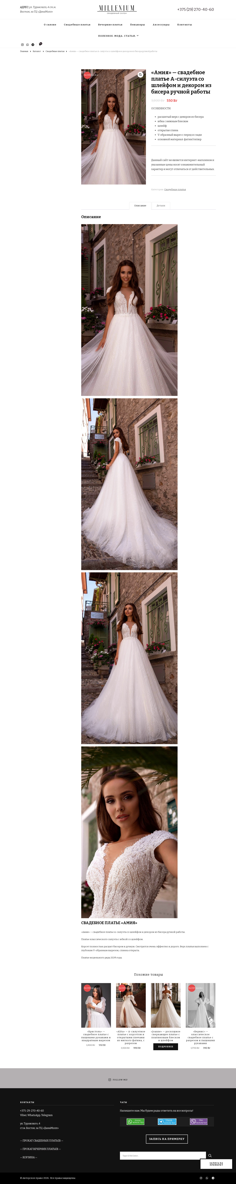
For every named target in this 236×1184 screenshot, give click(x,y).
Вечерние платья (110, 24)
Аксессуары (161, 24)
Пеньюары (137, 24)
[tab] (140, 206)
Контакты (184, 24)
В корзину (96, 1008)
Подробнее (165, 1046)
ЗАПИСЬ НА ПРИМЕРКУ (167, 1139)
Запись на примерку (216, 1164)
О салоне (50, 24)
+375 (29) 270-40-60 (195, 9)
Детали (161, 205)
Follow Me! (120, 1080)
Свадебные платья (77, 24)
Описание (140, 205)
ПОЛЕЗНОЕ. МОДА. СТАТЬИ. (117, 35)
